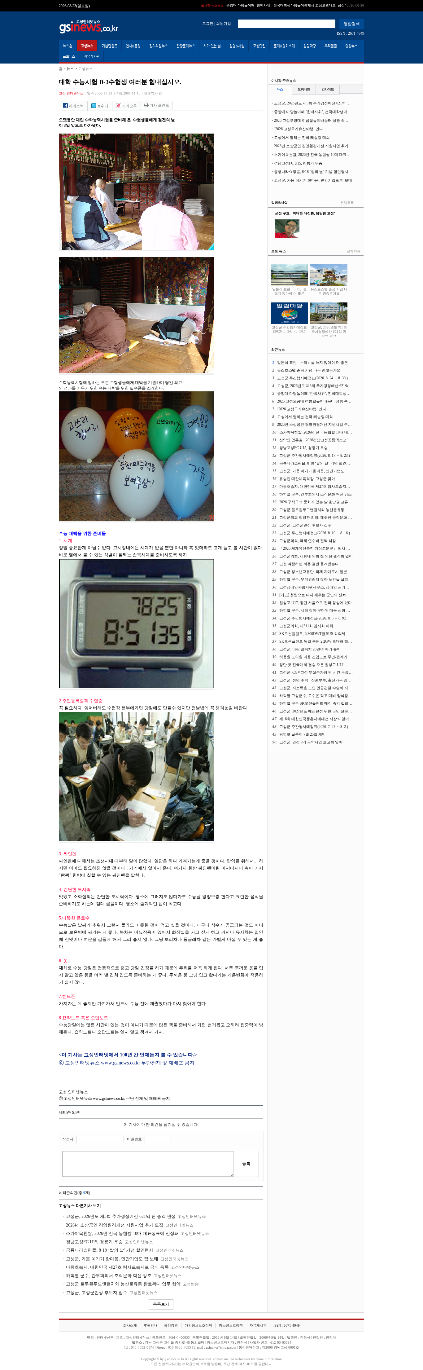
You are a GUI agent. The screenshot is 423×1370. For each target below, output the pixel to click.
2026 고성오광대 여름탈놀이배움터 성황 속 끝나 (313, 120)
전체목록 (347, 203)
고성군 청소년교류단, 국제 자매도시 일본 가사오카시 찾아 (327, 572)
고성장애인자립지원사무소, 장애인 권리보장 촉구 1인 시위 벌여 (331, 587)
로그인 (207, 23)
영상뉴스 (351, 46)
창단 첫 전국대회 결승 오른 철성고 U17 (311, 665)
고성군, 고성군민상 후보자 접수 (96, 1292)
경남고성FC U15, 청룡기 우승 (94, 1242)
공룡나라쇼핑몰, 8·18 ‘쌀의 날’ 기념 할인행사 (109, 1250)
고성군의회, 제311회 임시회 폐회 (306, 626)
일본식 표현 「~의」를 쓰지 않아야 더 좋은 (289, 291)
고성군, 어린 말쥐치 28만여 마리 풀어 (310, 649)
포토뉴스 (69, 56)
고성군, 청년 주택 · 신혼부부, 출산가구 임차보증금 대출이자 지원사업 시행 (340, 680)
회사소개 (130, 1325)
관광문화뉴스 (186, 46)
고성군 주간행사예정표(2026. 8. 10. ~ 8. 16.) (314, 533)
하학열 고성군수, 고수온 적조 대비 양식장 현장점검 (321, 696)
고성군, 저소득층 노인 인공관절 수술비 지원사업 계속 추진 (327, 688)
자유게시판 (91, 56)
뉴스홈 (67, 46)
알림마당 (309, 46)
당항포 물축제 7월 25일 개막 (302, 734)
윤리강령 (171, 1325)
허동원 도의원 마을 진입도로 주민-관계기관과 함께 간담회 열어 (331, 657)
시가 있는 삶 (212, 46)
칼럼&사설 (236, 46)
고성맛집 (259, 46)
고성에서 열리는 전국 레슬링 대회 (302, 137)
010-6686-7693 (179, 1347)
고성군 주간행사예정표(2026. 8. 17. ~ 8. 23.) (314, 455)
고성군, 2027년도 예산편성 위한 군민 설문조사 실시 (321, 711)
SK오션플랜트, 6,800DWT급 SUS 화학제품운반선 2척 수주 (327, 634)
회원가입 (223, 23)
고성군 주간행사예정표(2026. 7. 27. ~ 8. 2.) (313, 727)
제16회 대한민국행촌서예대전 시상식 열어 (314, 719)
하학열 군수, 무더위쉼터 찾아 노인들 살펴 (313, 579)
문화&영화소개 (284, 46)
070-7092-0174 (143, 1347)
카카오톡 (129, 106)
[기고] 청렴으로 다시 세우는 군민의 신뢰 (312, 595)
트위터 (102, 106)
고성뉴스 (87, 46)
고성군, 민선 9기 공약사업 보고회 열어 (310, 742)
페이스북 (76, 106)
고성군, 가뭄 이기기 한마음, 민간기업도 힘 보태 (112, 1259)
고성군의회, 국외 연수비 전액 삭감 (307, 541)
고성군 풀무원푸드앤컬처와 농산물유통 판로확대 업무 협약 (123, 1284)
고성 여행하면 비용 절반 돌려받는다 (309, 564)
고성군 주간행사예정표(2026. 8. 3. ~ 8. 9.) (312, 618)
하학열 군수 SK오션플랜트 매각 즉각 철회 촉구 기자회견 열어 (330, 703)
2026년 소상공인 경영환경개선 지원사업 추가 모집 (114, 1225)
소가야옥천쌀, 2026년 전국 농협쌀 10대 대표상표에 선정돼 (122, 1233)
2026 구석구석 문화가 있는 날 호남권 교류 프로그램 (321, 502)
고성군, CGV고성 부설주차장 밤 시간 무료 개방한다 (321, 672)
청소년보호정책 (231, 1325)
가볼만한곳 (109, 46)
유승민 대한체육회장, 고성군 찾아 (307, 479)
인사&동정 (133, 46)
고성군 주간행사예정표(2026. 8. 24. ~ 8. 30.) (289, 329)
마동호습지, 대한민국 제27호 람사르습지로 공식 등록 (117, 1267)
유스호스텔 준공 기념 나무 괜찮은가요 (329, 291)
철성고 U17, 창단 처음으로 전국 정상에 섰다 (315, 603)
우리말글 (331, 46)
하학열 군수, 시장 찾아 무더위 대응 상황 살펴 (316, 610)
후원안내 (150, 1325)
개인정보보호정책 (198, 1325)
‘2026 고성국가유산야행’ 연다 (298, 129)
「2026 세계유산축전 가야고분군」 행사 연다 (316, 548)
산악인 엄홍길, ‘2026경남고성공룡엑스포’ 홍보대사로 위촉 (327, 440)
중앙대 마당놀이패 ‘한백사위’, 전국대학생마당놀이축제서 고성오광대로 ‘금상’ (282, 5)
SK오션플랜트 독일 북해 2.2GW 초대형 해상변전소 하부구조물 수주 (335, 641)
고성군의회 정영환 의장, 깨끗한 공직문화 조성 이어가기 (325, 517)
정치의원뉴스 (158, 46)
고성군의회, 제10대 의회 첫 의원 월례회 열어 (316, 556)
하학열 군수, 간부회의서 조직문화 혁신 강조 (108, 1275)
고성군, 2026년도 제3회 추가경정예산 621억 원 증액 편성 (121, 1216)
